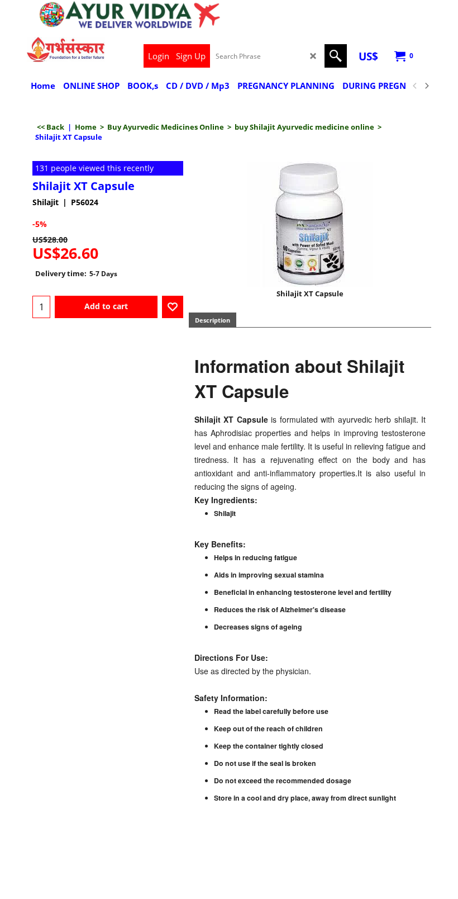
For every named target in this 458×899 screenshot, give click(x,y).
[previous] (415, 86)
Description (212, 320)
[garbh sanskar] (66, 49)
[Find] (336, 56)
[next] (426, 86)
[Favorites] (172, 307)
